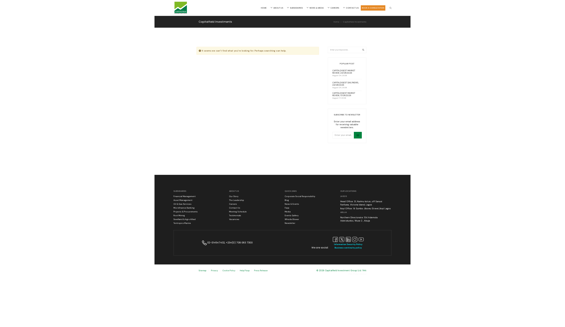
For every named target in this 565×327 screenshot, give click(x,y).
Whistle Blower (292, 219)
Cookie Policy (228, 270)
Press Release (261, 270)
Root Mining (179, 215)
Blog (287, 200)
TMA (364, 270)
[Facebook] (335, 239)
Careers (233, 204)
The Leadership (236, 200)
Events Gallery (292, 215)
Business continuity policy (348, 248)
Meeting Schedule (238, 211)
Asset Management (182, 200)
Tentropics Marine (182, 223)
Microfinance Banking (184, 208)
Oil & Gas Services (182, 204)
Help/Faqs (245, 270)
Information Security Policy (348, 244)
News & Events (292, 204)
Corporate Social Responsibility (300, 196)
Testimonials (235, 215)
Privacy (214, 270)
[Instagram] (355, 239)
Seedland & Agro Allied (184, 219)
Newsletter (290, 223)
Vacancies (234, 219)
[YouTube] (361, 239)
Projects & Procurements (185, 211)
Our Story (234, 196)
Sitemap (203, 270)
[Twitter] (342, 239)
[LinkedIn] (348, 239)
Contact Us (234, 208)
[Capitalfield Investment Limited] (180, 14)
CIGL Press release (357, 274)
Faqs (287, 208)
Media (288, 211)
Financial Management (184, 196)
